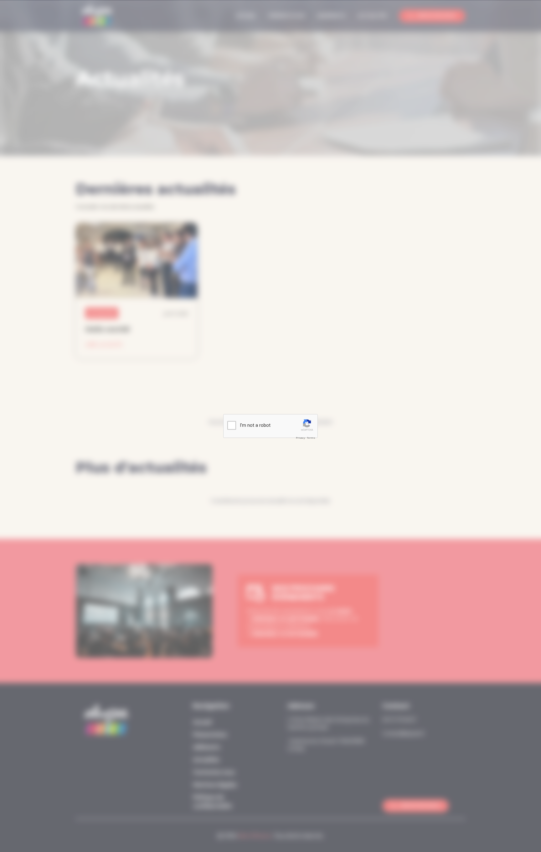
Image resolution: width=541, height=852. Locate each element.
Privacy (300, 437)
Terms (311, 437)
